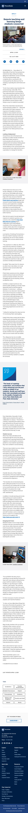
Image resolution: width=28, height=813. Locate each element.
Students (19, 694)
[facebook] (4, 61)
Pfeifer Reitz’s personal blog (10, 200)
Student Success (8, 691)
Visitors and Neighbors (8, 698)
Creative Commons (8, 179)
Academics (8, 686)
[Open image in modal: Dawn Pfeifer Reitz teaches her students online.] (14, 167)
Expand (21, 49)
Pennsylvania (8, 694)
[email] (23, 61)
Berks (19, 702)
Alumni (8, 702)
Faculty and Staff (20, 698)
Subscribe (13, 720)
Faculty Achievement (20, 686)
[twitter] (11, 61)
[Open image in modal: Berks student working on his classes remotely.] (14, 34)
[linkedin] (17, 61)
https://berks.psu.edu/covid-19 (11, 517)
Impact (14, 13)
